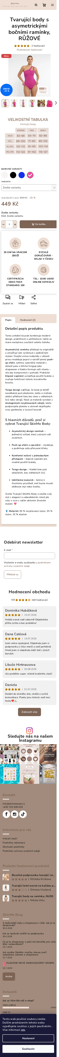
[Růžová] (30, 175)
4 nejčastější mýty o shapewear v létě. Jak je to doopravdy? (29, 924)
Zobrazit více (29, 712)
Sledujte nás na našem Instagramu (30, 738)
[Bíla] (4, 175)
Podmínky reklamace (14, 842)
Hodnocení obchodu (29, 592)
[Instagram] (14, 814)
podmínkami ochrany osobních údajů (27, 564)
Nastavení (28, 1038)
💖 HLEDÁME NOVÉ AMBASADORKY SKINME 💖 (28, 964)
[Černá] (13, 175)
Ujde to (6, 1012)
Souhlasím (28, 1049)
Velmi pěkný (9, 1005)
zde (23, 1030)
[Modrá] (21, 175)
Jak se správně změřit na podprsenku (23, 933)
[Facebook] (6, 814)
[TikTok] (23, 814)
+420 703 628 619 (13, 807)
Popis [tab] (8, 320)
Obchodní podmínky (13, 846)
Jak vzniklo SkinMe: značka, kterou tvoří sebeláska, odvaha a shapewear (24, 953)
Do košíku (40, 224)
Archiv (8, 976)
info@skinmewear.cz (14, 803)
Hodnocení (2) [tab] (28, 320)
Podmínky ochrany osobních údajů (21, 851)
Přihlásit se (12, 574)
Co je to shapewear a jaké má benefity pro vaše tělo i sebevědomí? (29, 943)
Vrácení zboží (10, 838)
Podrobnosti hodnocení (29, 49)
